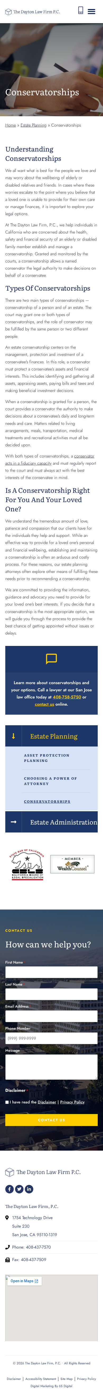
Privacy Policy (72, 1102)
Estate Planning (33, 125)
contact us (44, 704)
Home (10, 125)
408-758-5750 (67, 697)
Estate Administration (63, 821)
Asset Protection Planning (47, 758)
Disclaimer (47, 1102)
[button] (92, 11)
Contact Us (51, 1120)
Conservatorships (47, 801)
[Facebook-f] (9, 1189)
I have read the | (47, 1102)
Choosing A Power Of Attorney (50, 781)
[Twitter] (19, 1189)
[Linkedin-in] (29, 1189)
